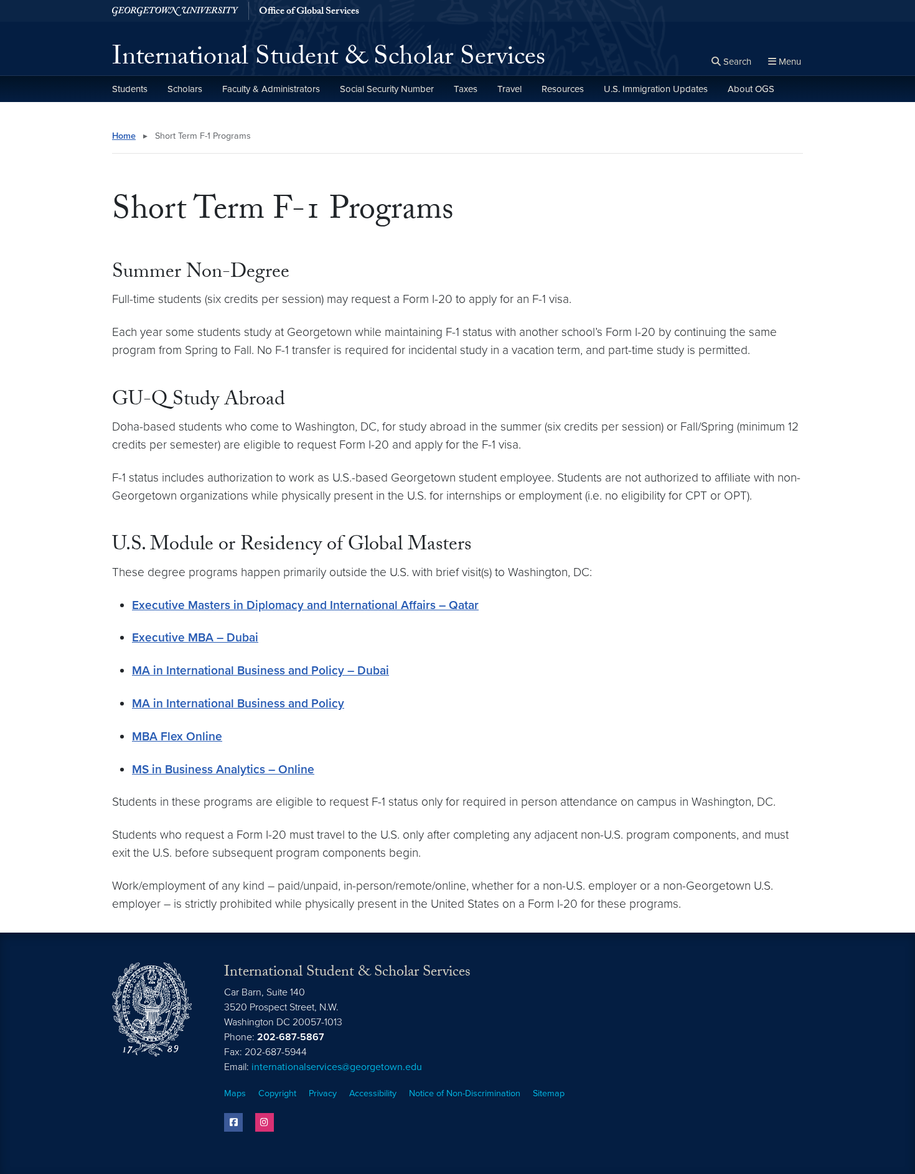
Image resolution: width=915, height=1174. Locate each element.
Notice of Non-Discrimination (464, 1093)
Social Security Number (387, 89)
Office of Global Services (309, 12)
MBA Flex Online (177, 736)
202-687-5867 (290, 1037)
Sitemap (549, 1093)
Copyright (277, 1093)
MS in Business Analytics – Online (223, 769)
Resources (563, 89)
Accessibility (372, 1093)
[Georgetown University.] (175, 11)
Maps (235, 1093)
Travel (509, 89)
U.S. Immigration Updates (656, 89)
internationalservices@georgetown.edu (336, 1067)
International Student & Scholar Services (328, 59)
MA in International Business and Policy (238, 703)
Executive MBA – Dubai (195, 637)
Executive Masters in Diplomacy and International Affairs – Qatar (305, 605)
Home (124, 136)
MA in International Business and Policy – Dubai (260, 670)
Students (130, 89)
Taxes (465, 89)
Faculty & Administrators (271, 89)
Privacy (323, 1093)
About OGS (751, 89)
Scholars (184, 89)
